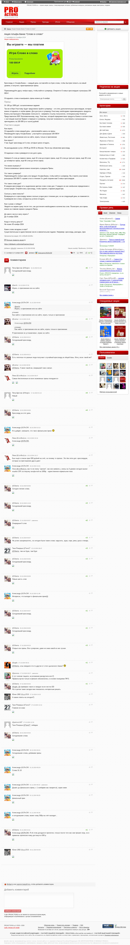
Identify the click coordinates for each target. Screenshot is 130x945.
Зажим (117, 219)
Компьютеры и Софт (107, 155)
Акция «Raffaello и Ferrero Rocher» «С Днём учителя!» (120, 321)
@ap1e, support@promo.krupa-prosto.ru (111, 270)
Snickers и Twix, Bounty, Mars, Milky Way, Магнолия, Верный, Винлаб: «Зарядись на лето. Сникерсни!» (113, 234)
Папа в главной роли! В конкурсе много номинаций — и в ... (112, 241)
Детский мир (104, 130)
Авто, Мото (104, 116)
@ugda (14, 687)
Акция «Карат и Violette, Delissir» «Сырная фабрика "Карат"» (106, 341)
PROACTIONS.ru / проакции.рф (11, 12)
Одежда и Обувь (105, 173)
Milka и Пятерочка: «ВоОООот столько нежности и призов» (112, 264)
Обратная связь (49, 925)
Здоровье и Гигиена (107, 144)
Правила (75, 925)
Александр (20, 303)
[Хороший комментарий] (90, 268)
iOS (69, 2)
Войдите (10, 884)
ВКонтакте (18, 2)
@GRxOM (27, 323)
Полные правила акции (15, 240)
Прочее (102, 184)
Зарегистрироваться (118, 2)
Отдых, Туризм (105, 176)
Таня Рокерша (21, 548)
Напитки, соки (105, 169)
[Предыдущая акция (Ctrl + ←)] (88, 29)
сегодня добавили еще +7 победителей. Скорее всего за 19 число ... (112, 280)
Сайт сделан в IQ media (11, 927)
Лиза (19, 376)
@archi (17, 307)
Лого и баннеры (84, 927)
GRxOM (13, 248)
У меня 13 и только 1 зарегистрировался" (111, 260)
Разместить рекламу (63, 925)
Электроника (104, 201)
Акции (5, 29)
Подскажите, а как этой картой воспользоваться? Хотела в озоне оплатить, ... (112, 227)
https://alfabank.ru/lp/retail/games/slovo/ (19, 244)
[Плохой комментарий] (92, 268)
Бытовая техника (106, 123)
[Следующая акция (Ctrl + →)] (91, 29)
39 (74, 252)
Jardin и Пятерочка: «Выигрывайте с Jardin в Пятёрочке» (111, 285)
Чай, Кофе (103, 198)
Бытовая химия (105, 127)
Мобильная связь (106, 166)
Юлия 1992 (20, 694)
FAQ (81, 925)
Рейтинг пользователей (108, 392)
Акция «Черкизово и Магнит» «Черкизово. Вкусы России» (105, 321)
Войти (104, 2)
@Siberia (15, 368)
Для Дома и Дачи (106, 134)
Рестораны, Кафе (106, 187)
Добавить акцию (113, 29)
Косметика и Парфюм (107, 159)
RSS (7, 2)
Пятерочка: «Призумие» (107, 255)
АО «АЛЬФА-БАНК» (26, 236)
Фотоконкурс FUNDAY (107, 246)
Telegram (30, 2)
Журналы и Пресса (106, 141)
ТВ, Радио (103, 191)
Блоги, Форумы (105, 119)
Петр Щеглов (21, 268)
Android (77, 2)
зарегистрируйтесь (23, 884)
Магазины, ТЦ (105, 162)
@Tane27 (26, 725)
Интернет (103, 148)
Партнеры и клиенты (70, 927)
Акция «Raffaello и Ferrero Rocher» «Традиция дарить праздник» (120, 341)
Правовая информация (53, 927)
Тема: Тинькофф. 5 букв (107, 221)
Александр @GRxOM (45, 253)
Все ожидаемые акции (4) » (109, 347)
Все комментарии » (107, 295)
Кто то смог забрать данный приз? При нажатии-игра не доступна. (112, 252)
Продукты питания (106, 180)
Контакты (41, 927)
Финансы (103, 194)
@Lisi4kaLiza (21, 469)
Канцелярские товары (108, 151)
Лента (9, 29)
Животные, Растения (107, 137)
